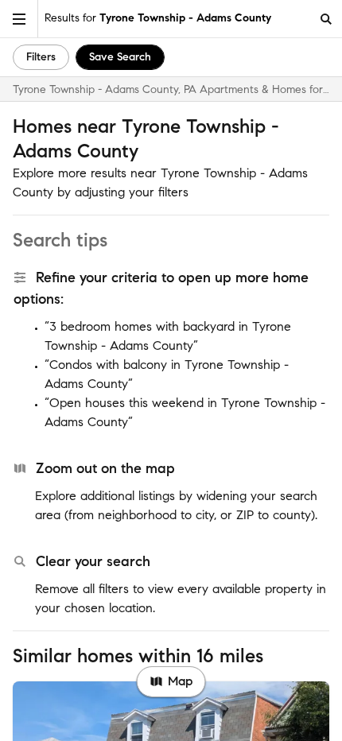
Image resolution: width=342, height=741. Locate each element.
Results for (158, 18)
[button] (19, 18)
